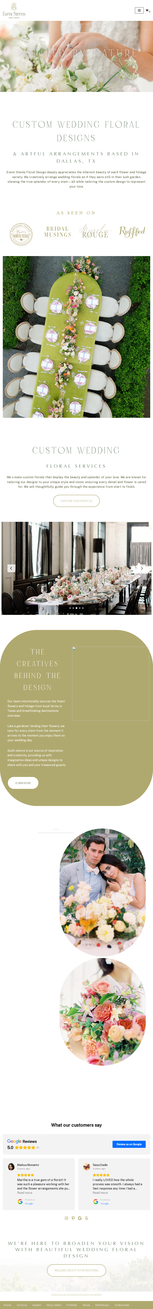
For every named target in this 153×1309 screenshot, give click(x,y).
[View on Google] (11, 1166)
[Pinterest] (73, 1218)
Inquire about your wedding (76, 1270)
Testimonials (121, 1305)
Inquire (36, 1305)
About (86, 1305)
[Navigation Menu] (139, 10)
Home (8, 1305)
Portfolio (72, 1305)
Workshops (102, 1305)
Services (22, 1305)
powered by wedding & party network (76, 1294)
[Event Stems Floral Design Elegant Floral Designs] (14, 10)
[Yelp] (86, 1218)
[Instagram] (66, 1218)
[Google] (80, 1218)
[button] (3, 1184)
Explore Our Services (76, 501)
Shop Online (53, 1305)
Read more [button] (24, 1193)
